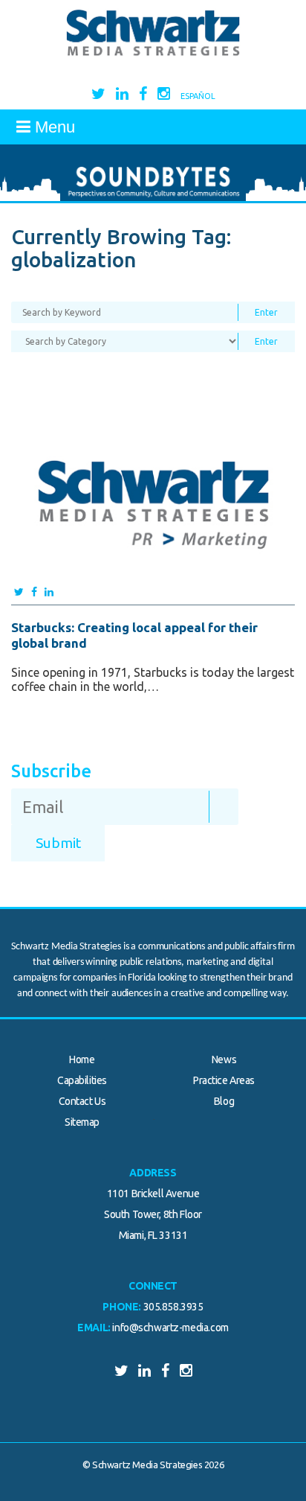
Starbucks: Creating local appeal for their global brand (134, 634)
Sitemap (82, 1122)
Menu (52, 127)
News (224, 1059)
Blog (224, 1101)
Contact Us (82, 1101)
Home (81, 1059)
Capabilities (82, 1080)
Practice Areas (224, 1080)
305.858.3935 (173, 1307)
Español (197, 96)
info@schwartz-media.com (170, 1327)
